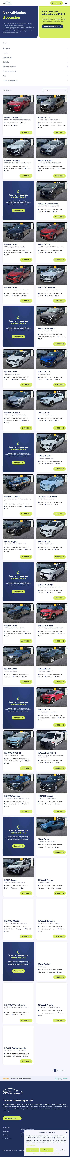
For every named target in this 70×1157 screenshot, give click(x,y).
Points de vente (7, 1139)
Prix (4, 76)
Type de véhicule (9, 71)
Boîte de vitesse (9, 67)
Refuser (46, 1150)
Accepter (33, 1150)
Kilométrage (7, 57)
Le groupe (6, 1127)
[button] (66, 1132)
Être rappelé (18, 210)
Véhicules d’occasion (27, 1129)
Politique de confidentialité (39, 1153)
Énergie (6, 62)
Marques (6, 48)
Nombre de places (10, 80)
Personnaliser (61, 1150)
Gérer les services (31, 1145)
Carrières (5, 1135)
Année (5, 53)
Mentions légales (23, 1150)
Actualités (6, 1131)
